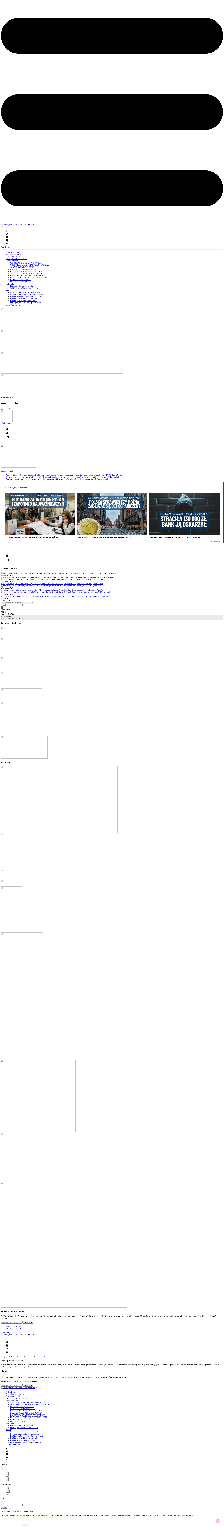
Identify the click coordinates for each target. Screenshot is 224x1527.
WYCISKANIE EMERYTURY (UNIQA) (26, 263)
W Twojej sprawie (12, 252)
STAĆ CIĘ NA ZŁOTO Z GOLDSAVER (26, 273)
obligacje (133, 1515)
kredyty (28, 1515)
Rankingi (9, 290)
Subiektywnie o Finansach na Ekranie (24, 288)
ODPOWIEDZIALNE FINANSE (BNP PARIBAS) (29, 265)
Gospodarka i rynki (13, 257)
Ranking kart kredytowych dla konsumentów (27, 296)
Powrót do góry (6, 1333)
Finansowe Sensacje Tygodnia (21, 286)
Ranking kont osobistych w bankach (23, 299)
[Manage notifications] (218, 1521)
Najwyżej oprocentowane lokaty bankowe (25, 292)
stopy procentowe (165, 1515)
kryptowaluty (76, 1515)
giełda (44, 1515)
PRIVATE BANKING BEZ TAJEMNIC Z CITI (28, 278)
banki (3, 1515)
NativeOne (112, 541)
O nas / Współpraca (13, 305)
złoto (193, 1515)
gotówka (126, 1515)
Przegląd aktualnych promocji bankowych (25, 303)
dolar (49, 1515)
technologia (20, 1515)
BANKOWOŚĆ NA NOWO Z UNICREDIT (27, 275)
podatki (156, 1515)
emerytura (67, 1515)
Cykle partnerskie (12, 261)
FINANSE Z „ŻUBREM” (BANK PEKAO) (27, 271)
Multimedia (10, 284)
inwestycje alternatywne (91, 1515)
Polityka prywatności (49, 1357)
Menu (38, 1388)
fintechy (103, 1515)
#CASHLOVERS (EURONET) (22, 267)
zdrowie (182, 1515)
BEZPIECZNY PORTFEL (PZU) (23, 269)
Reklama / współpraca (14, 1329)
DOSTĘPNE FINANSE (19, 282)
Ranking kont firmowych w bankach (23, 301)
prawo (13, 1515)
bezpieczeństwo (57, 1515)
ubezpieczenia (37, 1515)
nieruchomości (143, 1515)
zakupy (8, 1515)
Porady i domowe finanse (15, 254)
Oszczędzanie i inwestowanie (16, 259)
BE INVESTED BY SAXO (20, 280)
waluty (188, 1515)
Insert (25, 1525)
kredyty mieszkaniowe (114, 1515)
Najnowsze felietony (13, 1326)
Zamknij (4, 1371)
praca (151, 1515)
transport (175, 1515)
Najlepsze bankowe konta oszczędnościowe (26, 294)
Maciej (6, 423)
